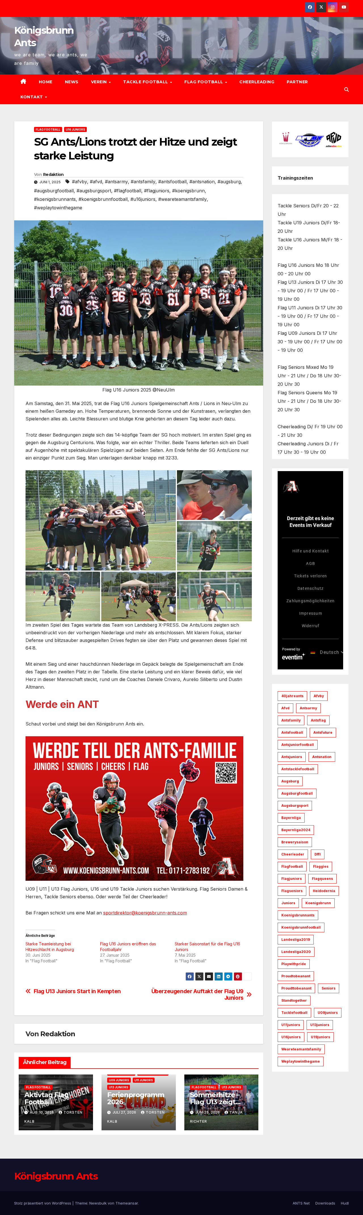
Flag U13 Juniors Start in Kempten (77, 991)
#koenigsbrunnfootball (103, 199)
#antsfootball (172, 181)
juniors (288, 903)
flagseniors (292, 891)
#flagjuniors (156, 190)
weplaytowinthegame (300, 1061)
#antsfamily (143, 181)
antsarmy (308, 708)
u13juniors (319, 1025)
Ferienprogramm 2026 (135, 1098)
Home (45, 81)
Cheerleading (256, 81)
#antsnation (202, 181)
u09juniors (328, 1012)
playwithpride (293, 964)
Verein (99, 81)
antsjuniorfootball (297, 744)
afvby (319, 696)
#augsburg (229, 181)
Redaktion (53, 174)
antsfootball (292, 732)
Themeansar (126, 1203)
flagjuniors (291, 878)
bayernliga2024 (295, 830)
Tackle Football (146, 81)
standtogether (294, 1000)
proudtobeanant (295, 976)
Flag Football (204, 81)
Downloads (325, 1203)
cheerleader (292, 854)
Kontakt (32, 96)
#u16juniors (142, 199)
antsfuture (322, 732)
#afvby (79, 181)
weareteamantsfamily (301, 1049)
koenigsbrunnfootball (301, 927)
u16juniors (291, 1037)
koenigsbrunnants (298, 915)
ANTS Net (301, 1203)
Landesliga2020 (296, 952)
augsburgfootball (297, 793)
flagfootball (292, 866)
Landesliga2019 (295, 939)
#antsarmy (116, 181)
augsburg (290, 781)
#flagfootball (127, 190)
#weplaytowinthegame (58, 207)
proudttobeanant (296, 988)
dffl (318, 854)
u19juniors (320, 1037)
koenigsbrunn (318, 903)
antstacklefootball (297, 769)
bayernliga (291, 818)
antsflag (318, 720)
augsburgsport (294, 805)
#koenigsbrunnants (55, 199)
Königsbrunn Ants (56, 1176)
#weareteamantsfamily (182, 199)
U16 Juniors (75, 129)
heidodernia (324, 891)
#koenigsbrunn (188, 190)
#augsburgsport (94, 190)
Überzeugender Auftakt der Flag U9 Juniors (197, 994)
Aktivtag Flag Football (46, 1098)
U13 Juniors (118, 1087)
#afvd (96, 181)
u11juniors (290, 1025)
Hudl (345, 1203)
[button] (346, 89)
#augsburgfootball (54, 190)
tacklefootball (294, 1012)
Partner (297, 81)
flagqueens (322, 878)
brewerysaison (294, 842)
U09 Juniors (119, 1080)
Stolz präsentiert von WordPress (43, 1203)
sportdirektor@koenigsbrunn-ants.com (145, 913)
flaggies (320, 866)
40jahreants (292, 696)
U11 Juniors (143, 1080)
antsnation (322, 757)
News (72, 81)
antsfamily (291, 720)
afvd (285, 708)
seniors (328, 988)
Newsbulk (98, 1203)
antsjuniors (291, 757)
